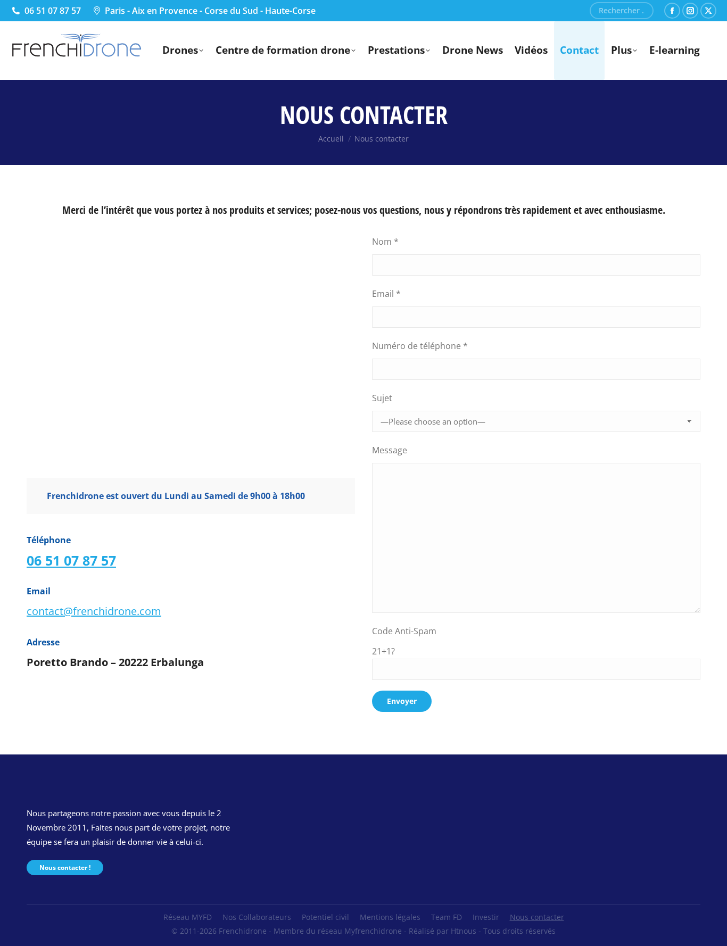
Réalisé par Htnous (442, 931)
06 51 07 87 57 (52, 10)
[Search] (641, 10)
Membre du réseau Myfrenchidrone (338, 931)
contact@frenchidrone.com (94, 611)
